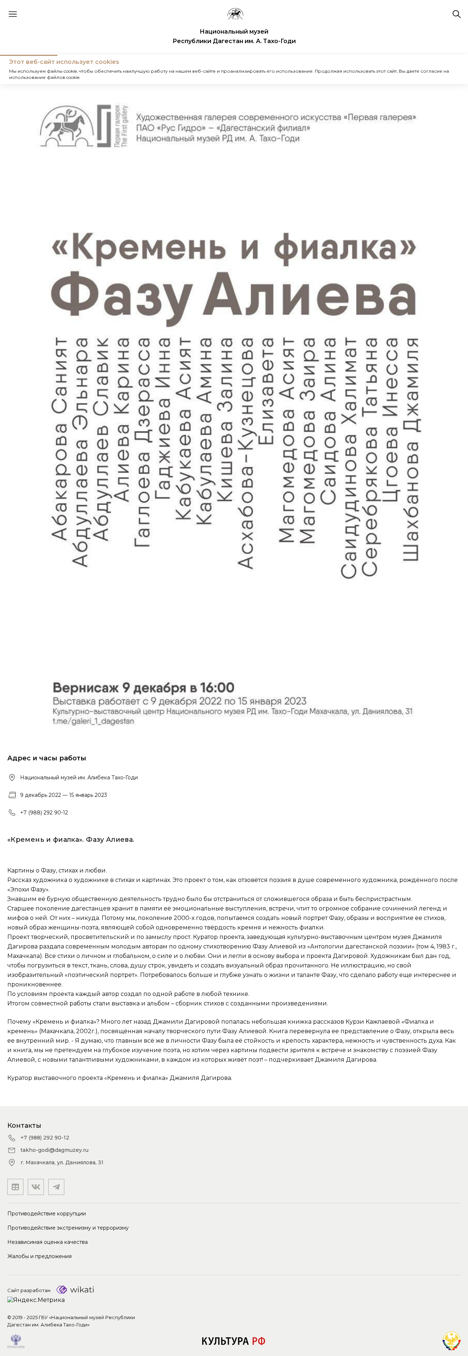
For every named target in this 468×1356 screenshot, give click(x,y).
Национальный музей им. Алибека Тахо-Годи (79, 777)
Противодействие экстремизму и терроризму (68, 1228)
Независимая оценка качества (47, 1242)
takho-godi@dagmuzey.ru (54, 1150)
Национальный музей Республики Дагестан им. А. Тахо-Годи (234, 36)
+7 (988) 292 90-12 (44, 812)
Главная (20, 69)
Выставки (54, 69)
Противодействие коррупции (46, 1213)
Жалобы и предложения (39, 1256)
